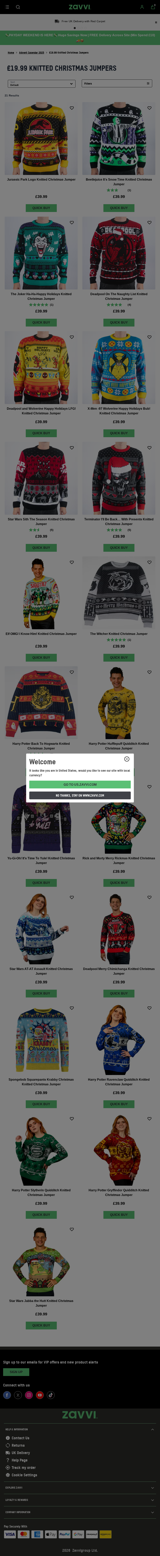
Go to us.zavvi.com (80, 784)
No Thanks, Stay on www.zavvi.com (80, 795)
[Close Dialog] (126, 759)
